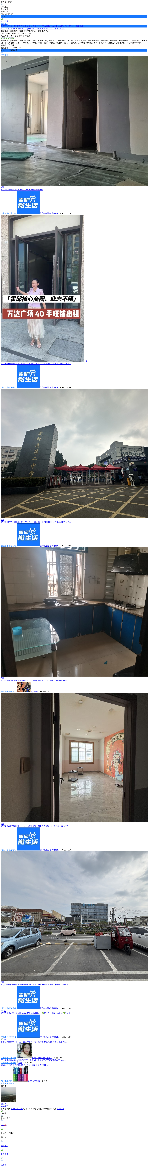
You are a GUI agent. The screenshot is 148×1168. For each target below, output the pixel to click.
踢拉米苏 (34, 692)
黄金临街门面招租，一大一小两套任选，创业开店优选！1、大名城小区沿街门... (35, 826)
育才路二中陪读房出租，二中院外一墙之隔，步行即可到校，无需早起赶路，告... (36, 522)
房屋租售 (24, 26)
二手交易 (40, 26)
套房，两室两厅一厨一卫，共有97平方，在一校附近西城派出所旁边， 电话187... (34, 1042)
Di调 (20, 1063)
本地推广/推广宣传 (8, 1037)
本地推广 (48, 26)
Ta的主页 (4, 1106)
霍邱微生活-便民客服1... (49, 213)
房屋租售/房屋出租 (8, 213)
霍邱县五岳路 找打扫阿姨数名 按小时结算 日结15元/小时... (25, 1065)
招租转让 (71, 26)
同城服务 (32, 26)
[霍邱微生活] (2, 5)
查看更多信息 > (7, 1083)
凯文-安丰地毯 (34, 1081)
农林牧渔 (56, 26)
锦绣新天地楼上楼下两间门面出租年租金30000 (22, 190)
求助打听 (64, 26)
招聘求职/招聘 (6, 1081)
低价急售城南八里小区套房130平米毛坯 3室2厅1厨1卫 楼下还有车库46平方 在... (33, 1060)
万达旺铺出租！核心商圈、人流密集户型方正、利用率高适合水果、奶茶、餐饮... (36, 364)
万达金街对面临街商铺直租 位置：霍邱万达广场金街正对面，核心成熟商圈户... (35, 985)
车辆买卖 (79, 26)
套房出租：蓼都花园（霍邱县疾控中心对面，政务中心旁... (41, 29)
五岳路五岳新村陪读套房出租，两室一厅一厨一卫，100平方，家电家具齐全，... (35, 680)
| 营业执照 (60, 1109)
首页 (3, 26)
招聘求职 (16, 26)
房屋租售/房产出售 (8, 1063)
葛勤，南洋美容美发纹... (42, 1058)
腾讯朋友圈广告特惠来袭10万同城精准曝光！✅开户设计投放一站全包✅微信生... (36, 1013)
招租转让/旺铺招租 (8, 387)
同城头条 (8, 26)
